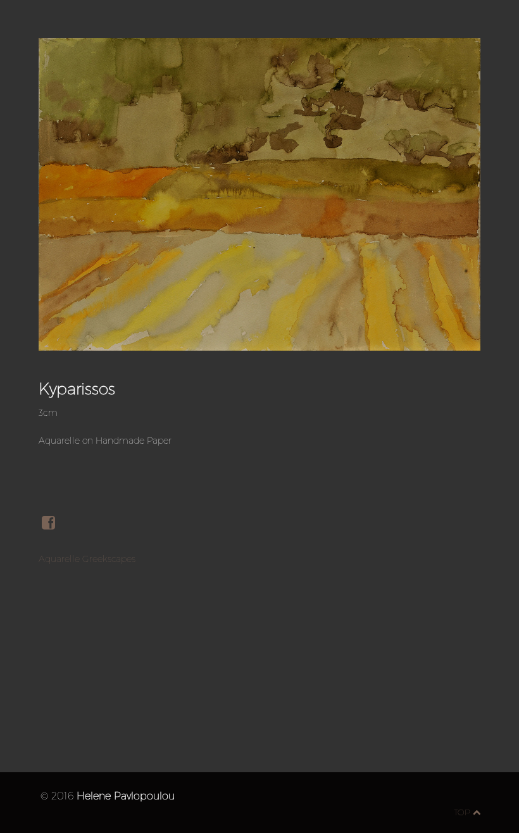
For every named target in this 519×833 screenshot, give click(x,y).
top (463, 812)
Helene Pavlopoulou (126, 795)
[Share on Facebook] (57, 523)
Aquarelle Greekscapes (87, 558)
